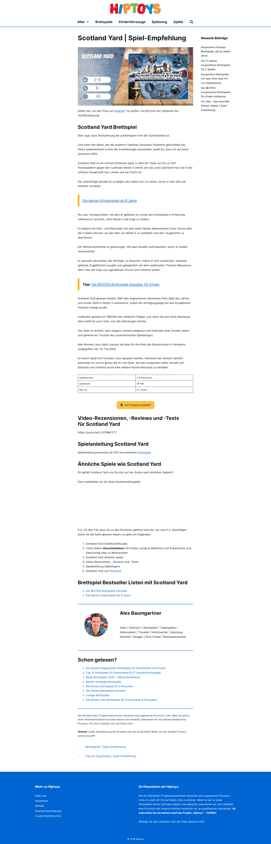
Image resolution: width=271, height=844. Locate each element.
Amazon (119, 111)
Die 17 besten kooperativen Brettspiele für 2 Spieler (215, 65)
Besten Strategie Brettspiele (103, 681)
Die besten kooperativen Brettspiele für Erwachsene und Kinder (126, 668)
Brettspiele (103, 22)
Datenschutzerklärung (48, 810)
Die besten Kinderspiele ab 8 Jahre (109, 200)
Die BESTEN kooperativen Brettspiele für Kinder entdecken (215, 92)
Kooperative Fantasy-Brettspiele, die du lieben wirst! (215, 51)
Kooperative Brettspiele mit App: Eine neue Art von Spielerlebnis (215, 78)
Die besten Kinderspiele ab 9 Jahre (108, 595)
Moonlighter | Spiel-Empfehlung (105, 746)
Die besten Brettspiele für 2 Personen (109, 686)
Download (144, 452)
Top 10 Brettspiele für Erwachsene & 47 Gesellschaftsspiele (123, 672)
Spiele (178, 22)
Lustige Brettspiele (97, 695)
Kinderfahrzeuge (132, 22)
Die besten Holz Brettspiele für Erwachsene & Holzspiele (121, 699)
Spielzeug (159, 22)
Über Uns (40, 795)
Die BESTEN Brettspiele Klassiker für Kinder (126, 284)
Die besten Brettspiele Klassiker (106, 690)
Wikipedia (115, 571)
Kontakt (39, 805)
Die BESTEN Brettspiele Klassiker (106, 590)
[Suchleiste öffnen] (191, 22)
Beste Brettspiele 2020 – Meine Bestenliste (113, 677)
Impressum (41, 800)
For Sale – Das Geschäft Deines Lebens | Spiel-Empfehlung (215, 105)
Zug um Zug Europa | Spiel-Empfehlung (110, 756)
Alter (81, 22)
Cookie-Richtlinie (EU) (48, 816)
